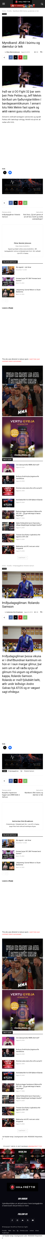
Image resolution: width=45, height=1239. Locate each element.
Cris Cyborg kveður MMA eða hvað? (27, 465)
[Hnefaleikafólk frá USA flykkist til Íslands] (8, 503)
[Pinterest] (20, 57)
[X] (16, 57)
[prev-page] (3, 300)
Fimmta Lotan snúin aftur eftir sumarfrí (29, 488)
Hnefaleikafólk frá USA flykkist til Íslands (29, 500)
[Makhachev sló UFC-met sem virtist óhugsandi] (8, 549)
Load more (22, 557)
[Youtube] (33, 1220)
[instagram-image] (7, 1156)
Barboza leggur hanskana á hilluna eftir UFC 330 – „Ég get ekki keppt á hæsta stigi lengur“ (29, 513)
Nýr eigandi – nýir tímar (23, 267)
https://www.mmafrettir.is (22, 246)
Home (4, 11)
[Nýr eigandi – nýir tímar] (8, 270)
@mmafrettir (35, 1146)
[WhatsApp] (25, 57)
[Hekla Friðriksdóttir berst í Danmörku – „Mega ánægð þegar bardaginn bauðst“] (8, 526)
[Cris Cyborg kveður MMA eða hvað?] (8, 468)
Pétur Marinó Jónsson (13, 52)
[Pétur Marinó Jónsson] (3, 52)
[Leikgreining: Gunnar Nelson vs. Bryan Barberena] (8, 293)
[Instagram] (17, 1220)
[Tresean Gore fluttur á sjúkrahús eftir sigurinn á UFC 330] (8, 538)
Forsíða (9, 11)
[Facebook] (11, 57)
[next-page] (6, 300)
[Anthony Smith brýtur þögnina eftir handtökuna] (8, 479)
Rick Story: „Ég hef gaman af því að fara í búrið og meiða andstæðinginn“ (33, 217)
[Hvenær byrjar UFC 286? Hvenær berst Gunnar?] (8, 282)
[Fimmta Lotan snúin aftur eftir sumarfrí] (8, 491)
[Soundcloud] (22, 1220)
